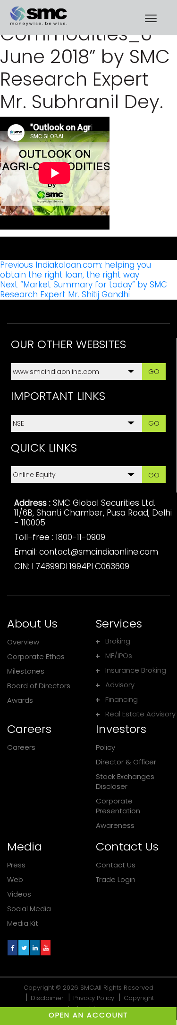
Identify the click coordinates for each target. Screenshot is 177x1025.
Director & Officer (126, 762)
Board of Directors (38, 686)
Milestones (25, 671)
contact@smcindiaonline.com (98, 551)
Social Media (29, 909)
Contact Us (115, 865)
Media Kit (22, 923)
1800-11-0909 (80, 537)
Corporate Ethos (36, 656)
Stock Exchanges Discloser (125, 781)
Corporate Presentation (118, 806)
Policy (105, 747)
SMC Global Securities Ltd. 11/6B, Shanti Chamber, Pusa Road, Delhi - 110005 (93, 512)
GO (154, 371)
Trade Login (115, 879)
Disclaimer (47, 997)
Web (15, 879)
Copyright (139, 997)
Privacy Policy (93, 997)
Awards (20, 700)
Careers (21, 747)
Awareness (115, 825)
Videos (19, 894)
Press (16, 865)
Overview (23, 642)
